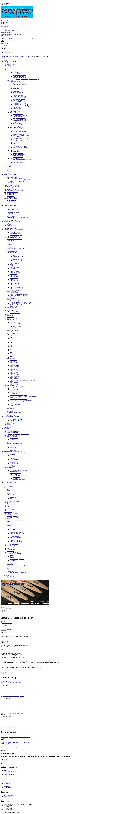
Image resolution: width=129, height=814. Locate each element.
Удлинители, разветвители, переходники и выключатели (21, 444)
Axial (11, 388)
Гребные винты (13, 529)
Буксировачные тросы (18, 83)
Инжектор (15, 143)
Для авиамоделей (14, 438)
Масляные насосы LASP (19, 99)
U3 (10, 338)
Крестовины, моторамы (16, 456)
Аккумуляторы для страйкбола (14, 239)
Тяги (8, 548)
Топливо (9, 573)
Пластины (12, 494)
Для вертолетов (16, 475)
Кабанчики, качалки (12, 516)
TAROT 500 (13, 327)
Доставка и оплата (8, 1)
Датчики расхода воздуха (19, 154)
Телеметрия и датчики (12, 426)
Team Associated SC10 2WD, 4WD (18, 395)
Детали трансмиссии (15, 132)
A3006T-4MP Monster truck (16, 287)
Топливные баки (11, 545)
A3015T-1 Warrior (14, 288)
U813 (11, 350)
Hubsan (8, 169)
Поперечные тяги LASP (19, 118)
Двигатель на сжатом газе (16, 481)
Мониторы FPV (11, 411)
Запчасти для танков (15, 313)
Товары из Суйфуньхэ (15, 150)
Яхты (8, 204)
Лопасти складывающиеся (16, 532)
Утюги (11, 561)
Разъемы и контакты (12, 435)
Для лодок (9, 514)
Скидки (6, 53)
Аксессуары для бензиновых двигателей (20, 470)
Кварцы (9, 427)
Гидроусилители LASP (18, 95)
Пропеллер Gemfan (14, 214)
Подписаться (4, 760)
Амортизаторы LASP (18, 114)
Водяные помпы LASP (18, 92)
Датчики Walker (17, 88)
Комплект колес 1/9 (17, 259)
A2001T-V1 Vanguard (15, 272)
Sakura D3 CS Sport (14, 267)
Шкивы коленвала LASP (19, 111)
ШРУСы (15, 139)
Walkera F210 (13, 364)
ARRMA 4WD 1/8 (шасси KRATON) (19, 294)
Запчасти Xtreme (11, 385)
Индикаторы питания (12, 432)
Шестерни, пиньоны (15, 459)
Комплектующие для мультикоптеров (13, 206)
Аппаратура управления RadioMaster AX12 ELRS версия (15, 742)
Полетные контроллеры (13, 212)
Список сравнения (8, 775)
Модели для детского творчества (12, 221)
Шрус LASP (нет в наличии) (20, 147)
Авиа (8, 69)
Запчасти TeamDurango (12, 330)
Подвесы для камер (11, 210)
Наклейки (9, 522)
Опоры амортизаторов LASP (20, 115)
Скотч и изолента (17, 145)
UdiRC (8, 171)
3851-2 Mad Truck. (14, 311)
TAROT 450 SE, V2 (17, 325)
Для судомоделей (14, 440)
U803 (11, 344)
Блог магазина (7, 787)
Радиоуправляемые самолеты (12, 56)
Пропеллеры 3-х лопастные (17, 533)
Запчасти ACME (11, 270)
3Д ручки (18, 73)
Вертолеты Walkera (11, 189)
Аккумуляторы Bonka (15, 233)
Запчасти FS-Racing (12, 307)
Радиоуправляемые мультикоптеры (12, 165)
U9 (10, 357)
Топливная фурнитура (12, 544)
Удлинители (13, 450)
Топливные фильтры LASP (19, 131)
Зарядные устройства (12, 241)
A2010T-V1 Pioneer (14, 276)
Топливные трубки (11, 547)
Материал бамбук (11, 504)
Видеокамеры (10, 408)
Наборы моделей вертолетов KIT (15, 190)
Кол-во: (2, 626)
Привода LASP (16, 136)
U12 (11, 337)
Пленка (8, 506)
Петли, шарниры (11, 526)
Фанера (8, 510)
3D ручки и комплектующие (11, 61)
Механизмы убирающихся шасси (15, 520)
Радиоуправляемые (11, 225)
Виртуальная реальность (10, 67)
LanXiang (3, 607)
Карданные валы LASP (18, 134)
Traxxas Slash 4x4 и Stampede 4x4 (18, 401)
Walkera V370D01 (14, 381)
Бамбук (8, 491)
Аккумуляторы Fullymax (16, 235)
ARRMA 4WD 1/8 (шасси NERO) (18, 295)
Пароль (2, 38)
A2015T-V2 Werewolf (15, 280)
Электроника (7, 430)
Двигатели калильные (15, 473)
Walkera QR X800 (14, 372)
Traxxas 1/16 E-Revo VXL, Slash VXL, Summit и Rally (23, 396)
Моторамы (9, 521)
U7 (10, 341)
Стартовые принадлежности (17, 559)
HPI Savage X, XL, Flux (15, 392)
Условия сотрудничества (10, 795)
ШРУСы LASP (16, 149)
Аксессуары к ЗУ (11, 247)
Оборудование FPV (9, 405)
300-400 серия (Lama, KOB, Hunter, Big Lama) (21, 302)
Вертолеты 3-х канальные (13, 186)
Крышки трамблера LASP (19, 97)
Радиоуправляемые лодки (10, 198)
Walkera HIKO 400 (14, 366)
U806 (11, 346)
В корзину (3, 629)
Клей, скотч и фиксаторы (13, 501)
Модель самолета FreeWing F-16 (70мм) (11, 682)
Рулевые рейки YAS (18, 124)
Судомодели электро (12, 202)
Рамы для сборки (11, 216)
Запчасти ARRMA (11, 291)
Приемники (10, 422)
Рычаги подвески (17, 126)
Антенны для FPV (11, 407)
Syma (8, 167)
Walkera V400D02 (14, 383)
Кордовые (9, 224)
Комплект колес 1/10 (18, 256)
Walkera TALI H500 (14, 377)
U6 (10, 339)
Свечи (11, 556)
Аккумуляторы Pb (11, 240)
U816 (11, 352)
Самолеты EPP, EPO (12, 177)
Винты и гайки (10, 485)
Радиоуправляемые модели (19, 77)
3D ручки (9, 62)
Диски (14, 255)
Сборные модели (11, 227)
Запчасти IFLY (10, 317)
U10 (11, 335)
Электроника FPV (11, 415)
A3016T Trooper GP (14, 290)
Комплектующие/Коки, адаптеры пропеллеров (27, 79)
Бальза (8, 490)
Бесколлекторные (11, 460)
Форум (5, 4)
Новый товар (10, 80)
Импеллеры (13, 466)
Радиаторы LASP (17, 101)
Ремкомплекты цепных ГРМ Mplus (21, 106)
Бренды (5, 49)
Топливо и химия (8, 575)
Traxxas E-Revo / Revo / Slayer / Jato (18, 399)
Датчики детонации (18, 153)
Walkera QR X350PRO (15, 370)
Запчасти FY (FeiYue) (12, 309)
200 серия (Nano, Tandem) (16, 300)
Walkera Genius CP (14, 365)
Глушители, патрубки (12, 513)
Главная (6, 47)
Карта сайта (7, 788)
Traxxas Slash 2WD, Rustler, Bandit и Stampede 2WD (22, 400)
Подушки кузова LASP (18, 116)
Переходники (13, 447)
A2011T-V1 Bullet (14, 278)
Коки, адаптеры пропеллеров (14, 517)
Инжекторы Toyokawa (18, 128)
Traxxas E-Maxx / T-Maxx (16, 397)
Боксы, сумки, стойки (15, 553)
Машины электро (11, 196)
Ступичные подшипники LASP (21, 138)
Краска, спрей (10, 502)
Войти (2, 35)
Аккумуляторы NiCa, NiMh (13, 237)
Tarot (8, 170)
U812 (11, 349)
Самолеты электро (11, 184)
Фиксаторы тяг (10, 551)
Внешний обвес (14, 252)
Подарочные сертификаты (19, 75)
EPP (8, 489)
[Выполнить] (26, 34)
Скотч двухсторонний (21, 146)
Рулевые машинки (11, 442)
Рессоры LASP (16, 122)
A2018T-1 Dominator (15, 283)
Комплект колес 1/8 (17, 257)
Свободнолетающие (12, 228)
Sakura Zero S (13, 268)
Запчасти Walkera (11, 358)
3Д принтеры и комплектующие (21, 72)
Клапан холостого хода (18, 157)
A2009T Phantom (14, 275)
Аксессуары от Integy (15, 404)
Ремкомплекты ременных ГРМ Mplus (22, 104)
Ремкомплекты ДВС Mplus (19, 103)
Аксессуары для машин (13, 251)
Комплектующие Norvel (19, 479)
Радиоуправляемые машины (11, 192)
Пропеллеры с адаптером (16, 538)
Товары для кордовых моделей (11, 563)
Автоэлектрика (13, 85)
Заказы (5, 28)
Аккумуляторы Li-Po (12, 231)
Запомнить (5, 43)
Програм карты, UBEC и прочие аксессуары (18, 434)
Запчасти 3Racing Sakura (13, 266)
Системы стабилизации (13, 218)
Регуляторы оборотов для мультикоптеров (17, 217)
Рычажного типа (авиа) (15, 420)
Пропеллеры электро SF (16, 541)
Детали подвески (14, 112)
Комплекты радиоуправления (14, 417)
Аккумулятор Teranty (15, 232)
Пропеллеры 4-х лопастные (17, 534)
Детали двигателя (14, 91)
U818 (11, 354)
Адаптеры (12, 454)
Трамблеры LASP (17, 108)
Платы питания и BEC (12, 209)
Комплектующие (11, 64)
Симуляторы (7, 428)
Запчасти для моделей (9, 249)
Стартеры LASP (17, 107)
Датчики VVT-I (16, 151)
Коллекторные (10, 467)
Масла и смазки (11, 576)
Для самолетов (16, 477)
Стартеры (12, 557)
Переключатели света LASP (20, 89)
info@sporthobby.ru (8, 808)
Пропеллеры (10, 213)
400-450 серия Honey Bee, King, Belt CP (20, 303)
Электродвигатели (11, 220)
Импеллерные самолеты (26, 56)
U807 (11, 348)
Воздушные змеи (11, 223)
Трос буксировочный (21, 84)
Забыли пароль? (8, 38)
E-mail (2, 37)
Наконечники (10, 524)
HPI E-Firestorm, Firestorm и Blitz (18, 391)
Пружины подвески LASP (19, 119)
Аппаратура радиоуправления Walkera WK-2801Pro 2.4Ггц (15, 737)
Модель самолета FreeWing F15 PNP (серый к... (12, 696)
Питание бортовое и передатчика (15, 248)
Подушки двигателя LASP (19, 100)
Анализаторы (10, 245)
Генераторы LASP (17, 93)
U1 (10, 334)
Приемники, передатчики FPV (14, 412)
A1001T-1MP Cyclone (15, 271)
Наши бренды (7, 797)
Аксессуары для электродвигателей (16, 452)
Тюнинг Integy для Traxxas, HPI (15, 387)
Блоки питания (10, 243)
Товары (5, 68)
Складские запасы (14, 71)
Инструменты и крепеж (10, 482)
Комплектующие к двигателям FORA (16, 567)
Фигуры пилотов (11, 549)
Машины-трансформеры (13, 197)
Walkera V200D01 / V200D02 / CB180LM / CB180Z (22, 380)
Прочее (11, 142)
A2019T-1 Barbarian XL (15, 284)
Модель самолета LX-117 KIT (8, 727)
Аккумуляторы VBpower (16, 236)
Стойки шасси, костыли (13, 543)
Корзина (3, 23)
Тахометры (12, 560)
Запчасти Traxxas (11, 331)
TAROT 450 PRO (17, 323)
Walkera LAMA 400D (15, 368)
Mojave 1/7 (12, 296)
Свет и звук (12, 264)
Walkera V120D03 (14, 378)
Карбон (8, 493)
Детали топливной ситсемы (17, 127)
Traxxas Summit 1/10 (15, 403)
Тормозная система (14, 158)
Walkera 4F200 (13, 360)
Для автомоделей (14, 439)
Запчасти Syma (10, 319)
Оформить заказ (5, 25)
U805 (11, 345)
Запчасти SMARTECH (12, 318)
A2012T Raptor (13, 279)
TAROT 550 (13, 329)
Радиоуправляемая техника (19, 76)
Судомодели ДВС (11, 201)
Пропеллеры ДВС (14, 536)
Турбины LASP (16, 110)
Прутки (11, 495)
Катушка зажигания (18, 155)
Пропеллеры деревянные (16, 537)
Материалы (6, 487)
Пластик (9, 65)
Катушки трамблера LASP (19, 96)
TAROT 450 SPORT (18, 326)
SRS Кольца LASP (17, 87)
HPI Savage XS (13, 393)
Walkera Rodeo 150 (14, 374)
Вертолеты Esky (11, 188)
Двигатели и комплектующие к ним (13, 451)
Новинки (6, 51)
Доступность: (4, 610)
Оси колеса (9, 525)
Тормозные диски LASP (19, 161)
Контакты (6, 3)
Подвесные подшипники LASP (21, 135)
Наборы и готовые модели (13, 569)
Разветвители (13, 448)
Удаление (12, 163)
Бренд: (2, 606)
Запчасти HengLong (12, 310)
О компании (7, 783)
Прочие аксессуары (14, 263)
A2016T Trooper (14, 282)
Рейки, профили (14, 497)
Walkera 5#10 (13, 361)
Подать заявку (7, 796)
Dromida (9, 166)
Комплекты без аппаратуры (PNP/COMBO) (21, 179)
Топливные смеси (11, 577)
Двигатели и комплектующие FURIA (16, 565)
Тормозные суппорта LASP (20, 162)
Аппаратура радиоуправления (11, 416)
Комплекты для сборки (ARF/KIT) (18, 181)
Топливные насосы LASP (19, 130)
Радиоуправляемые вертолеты (11, 185)
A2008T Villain (13, 274)
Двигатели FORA (11, 564)
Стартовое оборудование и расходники (17, 572)
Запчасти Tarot (10, 321)
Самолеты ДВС (10, 182)
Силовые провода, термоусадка (15, 443)
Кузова (11, 261)
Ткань (11, 498)
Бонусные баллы (8, 782)
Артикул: (3, 608)
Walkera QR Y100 (14, 373)
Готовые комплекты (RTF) (16, 178)
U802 (11, 342)
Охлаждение (13, 458)
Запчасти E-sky (10, 299)
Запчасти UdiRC (11, 333)
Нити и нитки (10, 505)
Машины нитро (11, 194)
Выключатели (13, 446)
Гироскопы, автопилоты (13, 431)
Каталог (6, 48)
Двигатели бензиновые (15, 471)
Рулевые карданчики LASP (19, 123)
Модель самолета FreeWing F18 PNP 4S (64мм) (12, 713)
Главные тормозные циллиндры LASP (22, 159)
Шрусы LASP (19, 140)
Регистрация (7, 35)
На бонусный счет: (7, 623)
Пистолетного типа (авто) (16, 419)
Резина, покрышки (17, 260)
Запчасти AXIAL (11, 298)
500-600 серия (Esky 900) (16, 305)
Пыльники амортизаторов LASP (21, 120)
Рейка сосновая (10, 508)
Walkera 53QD (13, 362)
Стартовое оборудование (13, 552)
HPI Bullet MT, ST (14, 389)
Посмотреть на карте (9, 809)
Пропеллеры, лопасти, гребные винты (16, 528)
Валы (11, 455)
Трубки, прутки (11, 509)
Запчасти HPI (10, 314)
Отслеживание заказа (6, 34)
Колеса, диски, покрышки (16, 253)
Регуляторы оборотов (12, 436)
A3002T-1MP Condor (15, 286)
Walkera (8, 173)
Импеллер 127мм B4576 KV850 (9, 747)
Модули (9, 424)
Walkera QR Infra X (14, 369)
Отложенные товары (9, 30)
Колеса (8, 518)
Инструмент (10, 486)
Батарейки (9, 244)
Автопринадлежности (15, 81)
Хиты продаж (7, 52)
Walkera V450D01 (14, 384)
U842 (11, 356)
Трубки (11, 499)
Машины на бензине (12, 193)
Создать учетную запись (7, 40)
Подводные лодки (11, 200)
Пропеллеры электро (15, 540)
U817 (11, 353)
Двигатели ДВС (11, 469)
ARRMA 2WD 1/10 (14, 292)
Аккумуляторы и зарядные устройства (13, 229)
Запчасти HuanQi (11, 315)
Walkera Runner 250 (14, 376)
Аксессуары (10, 483)
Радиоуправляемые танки (10, 205)
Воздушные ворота (11, 409)
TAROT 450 (13, 322)
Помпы (11, 555)
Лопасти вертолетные (15, 530)
